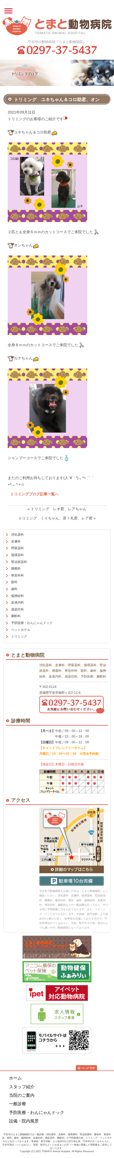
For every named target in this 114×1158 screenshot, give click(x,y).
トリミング (19, 636)
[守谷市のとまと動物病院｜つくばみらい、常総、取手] (57, 26)
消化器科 (17, 534)
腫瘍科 (16, 568)
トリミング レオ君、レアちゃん (58, 509)
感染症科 (17, 609)
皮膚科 (16, 541)
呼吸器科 (17, 548)
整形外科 (17, 575)
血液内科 (17, 602)
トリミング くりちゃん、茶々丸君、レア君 (55, 518)
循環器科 (17, 555)
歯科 (14, 589)
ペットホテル (20, 630)
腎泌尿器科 (19, 562)
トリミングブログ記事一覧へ (34, 494)
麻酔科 (16, 616)
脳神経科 (17, 596)
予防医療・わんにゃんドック (31, 623)
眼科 (14, 582)
